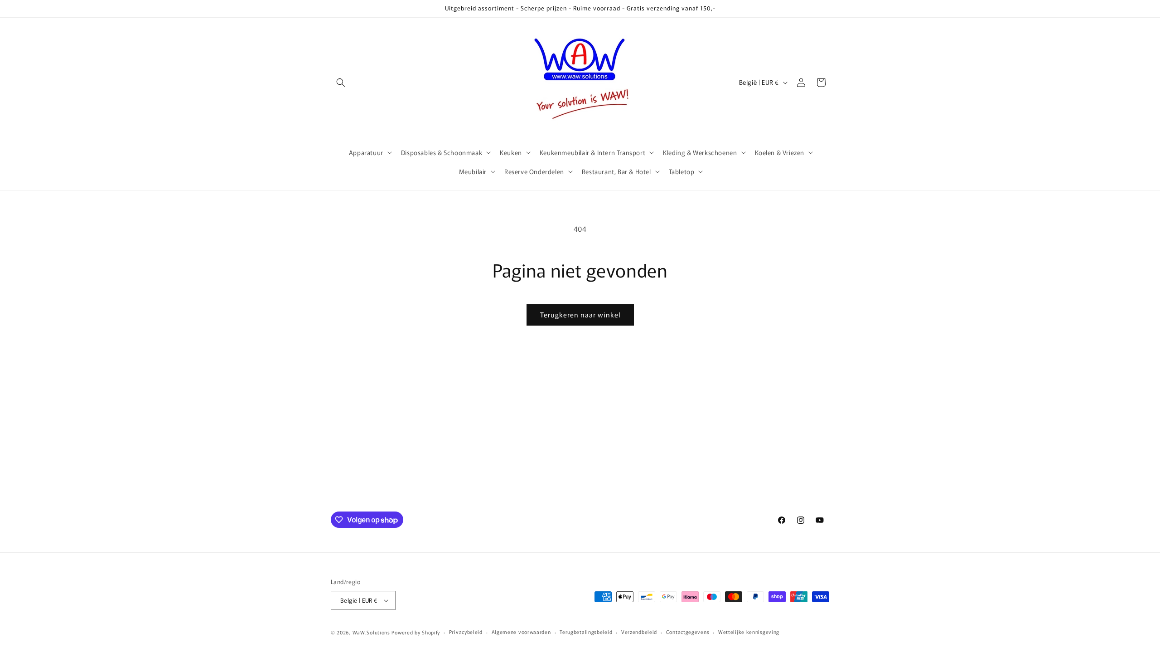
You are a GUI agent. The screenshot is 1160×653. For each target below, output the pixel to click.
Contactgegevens (688, 631)
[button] (341, 83)
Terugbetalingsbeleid (586, 631)
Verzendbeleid (639, 631)
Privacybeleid (466, 631)
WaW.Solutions (371, 632)
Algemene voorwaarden (521, 631)
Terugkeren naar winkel (580, 314)
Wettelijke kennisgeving (748, 631)
